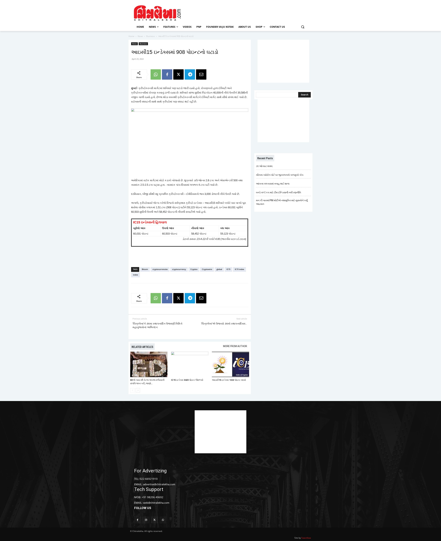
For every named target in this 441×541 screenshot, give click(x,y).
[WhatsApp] (156, 74)
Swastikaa (306, 537)
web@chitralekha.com (156, 502)
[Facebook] (167, 74)
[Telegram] (190, 74)
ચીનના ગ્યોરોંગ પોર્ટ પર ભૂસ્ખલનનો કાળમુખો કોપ (279, 175)
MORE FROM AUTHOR (235, 346)
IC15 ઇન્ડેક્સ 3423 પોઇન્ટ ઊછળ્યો (187, 380)
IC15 (228, 269)
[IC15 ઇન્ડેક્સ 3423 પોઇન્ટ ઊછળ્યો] (189, 364)
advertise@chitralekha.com (159, 484)
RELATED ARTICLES (142, 347)
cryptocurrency (179, 269)
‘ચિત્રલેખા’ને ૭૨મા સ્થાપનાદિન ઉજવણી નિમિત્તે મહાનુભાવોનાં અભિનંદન (157, 325)
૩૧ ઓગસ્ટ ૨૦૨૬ (264, 166)
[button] (303, 27)
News (140, 36)
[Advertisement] (249, 12)
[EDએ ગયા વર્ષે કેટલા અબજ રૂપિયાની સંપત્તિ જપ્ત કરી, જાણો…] (148, 364)
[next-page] (138, 390)
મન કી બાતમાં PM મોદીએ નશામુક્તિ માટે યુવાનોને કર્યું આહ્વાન (282, 202)
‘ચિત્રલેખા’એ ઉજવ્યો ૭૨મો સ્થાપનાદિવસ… (224, 323)
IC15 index (239, 269)
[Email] (201, 74)
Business (150, 36)
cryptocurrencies (160, 269)
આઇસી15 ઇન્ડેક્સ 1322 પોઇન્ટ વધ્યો (229, 380)
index (135, 274)
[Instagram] (146, 520)
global (219, 269)
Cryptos (193, 269)
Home (131, 36)
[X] (178, 74)
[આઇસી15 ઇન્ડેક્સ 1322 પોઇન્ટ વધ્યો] (230, 364)
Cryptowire (207, 269)
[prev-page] (132, 390)
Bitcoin (145, 269)
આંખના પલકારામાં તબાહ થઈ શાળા (272, 183)
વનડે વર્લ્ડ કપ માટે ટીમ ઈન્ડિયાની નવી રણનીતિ (278, 192)
